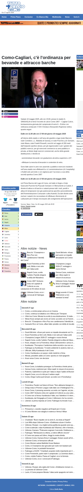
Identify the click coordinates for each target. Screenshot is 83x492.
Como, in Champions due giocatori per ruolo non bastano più (48, 446)
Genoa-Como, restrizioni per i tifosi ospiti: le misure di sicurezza (65, 275)
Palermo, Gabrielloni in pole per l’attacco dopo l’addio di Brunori (49, 372)
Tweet (39, 214)
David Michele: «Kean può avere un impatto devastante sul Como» (64, 255)
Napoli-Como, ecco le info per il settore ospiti (42, 374)
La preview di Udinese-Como (36, 470)
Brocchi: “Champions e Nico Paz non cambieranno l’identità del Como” (52, 321)
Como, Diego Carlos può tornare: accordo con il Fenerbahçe (48, 377)
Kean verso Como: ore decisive (37, 358)
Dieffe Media (59, 489)
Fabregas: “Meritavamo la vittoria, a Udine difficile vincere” (47, 433)
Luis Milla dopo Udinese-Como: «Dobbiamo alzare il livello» (48, 422)
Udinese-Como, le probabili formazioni (40, 448)
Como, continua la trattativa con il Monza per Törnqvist (46, 314)
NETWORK (41, 485)
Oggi (78, 135)
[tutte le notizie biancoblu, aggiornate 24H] (15, 6)
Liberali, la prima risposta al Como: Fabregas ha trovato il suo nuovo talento (54, 401)
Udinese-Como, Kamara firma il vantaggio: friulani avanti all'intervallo (65, 283)
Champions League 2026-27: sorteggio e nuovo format (64, 266)
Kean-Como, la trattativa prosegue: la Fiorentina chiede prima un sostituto (53, 366)
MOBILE (67, 485)
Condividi (27, 214)
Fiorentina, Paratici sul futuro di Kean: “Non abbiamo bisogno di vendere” (53, 385)
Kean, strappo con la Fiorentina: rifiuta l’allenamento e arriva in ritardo (51, 343)
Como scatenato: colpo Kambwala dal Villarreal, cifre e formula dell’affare (53, 428)
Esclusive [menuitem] (29, 17)
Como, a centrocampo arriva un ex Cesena (41, 311)
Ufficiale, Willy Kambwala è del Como (39, 350)
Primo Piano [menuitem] (16, 17)
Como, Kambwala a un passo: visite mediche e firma (45, 353)
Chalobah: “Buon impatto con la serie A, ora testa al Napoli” (47, 420)
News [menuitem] (67, 17)
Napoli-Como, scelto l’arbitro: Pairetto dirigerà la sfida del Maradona (36, 275)
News (28, 204)
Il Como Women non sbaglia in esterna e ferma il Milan (46, 412)
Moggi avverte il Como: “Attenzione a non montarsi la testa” (64, 294)
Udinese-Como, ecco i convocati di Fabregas (42, 459)
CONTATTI (60, 485)
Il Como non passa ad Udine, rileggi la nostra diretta (45, 435)
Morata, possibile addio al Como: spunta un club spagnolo (47, 356)
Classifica (6, 209)
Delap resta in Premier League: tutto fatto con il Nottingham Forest (50, 388)
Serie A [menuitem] (76, 17)
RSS (72, 485)
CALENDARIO (51, 485)
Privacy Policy (63, 481)
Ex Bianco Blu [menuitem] (42, 17)
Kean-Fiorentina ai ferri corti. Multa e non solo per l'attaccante (36, 266)
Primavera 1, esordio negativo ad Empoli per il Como (45, 409)
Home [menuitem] (4, 17)
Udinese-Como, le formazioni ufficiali (39, 441)
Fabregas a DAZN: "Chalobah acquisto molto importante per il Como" (51, 451)
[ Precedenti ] (10, 205)
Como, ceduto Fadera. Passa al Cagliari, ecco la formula (46, 456)
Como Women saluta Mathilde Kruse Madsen (42, 443)
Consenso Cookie (51, 481)
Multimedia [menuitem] (56, 17)
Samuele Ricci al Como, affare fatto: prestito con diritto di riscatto (49, 324)
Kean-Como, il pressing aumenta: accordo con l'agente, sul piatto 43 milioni (54, 390)
